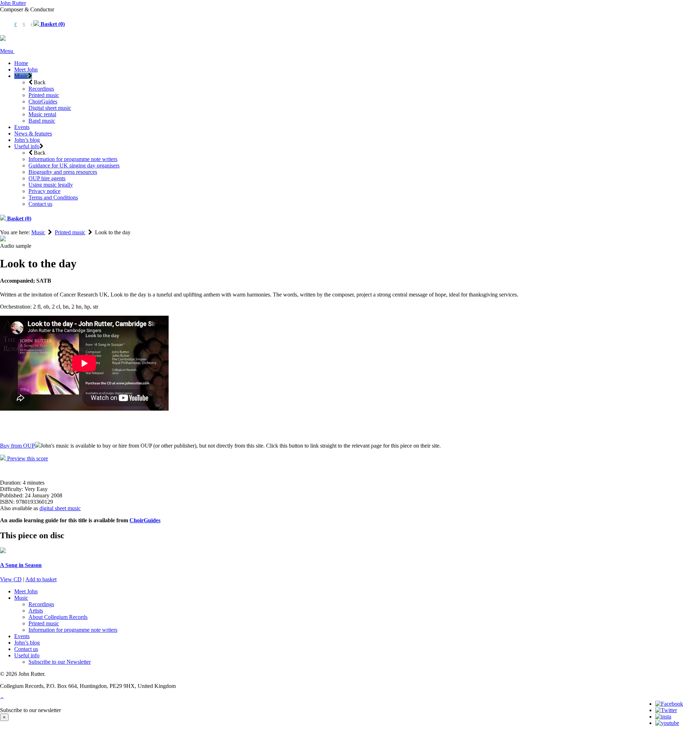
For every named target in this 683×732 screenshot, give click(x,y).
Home (21, 63)
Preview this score (27, 458)
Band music (41, 121)
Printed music (43, 95)
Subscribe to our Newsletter (59, 662)
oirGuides (148, 520)
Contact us (40, 204)
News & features (33, 133)
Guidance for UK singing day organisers (74, 165)
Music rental (42, 114)
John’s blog (27, 140)
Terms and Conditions (53, 197)
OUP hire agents (46, 178)
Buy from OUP (17, 446)
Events (22, 127)
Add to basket (41, 579)
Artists (35, 611)
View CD (11, 579)
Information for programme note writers (72, 159)
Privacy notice (44, 191)
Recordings (41, 89)
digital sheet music (60, 508)
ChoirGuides (42, 101)
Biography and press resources (62, 172)
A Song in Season (21, 565)
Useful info (26, 146)
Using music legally (50, 185)
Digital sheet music (49, 108)
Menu (7, 51)
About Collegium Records (58, 617)
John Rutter (13, 3)
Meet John (26, 69)
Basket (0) (52, 24)
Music (21, 76)
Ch (133, 520)
